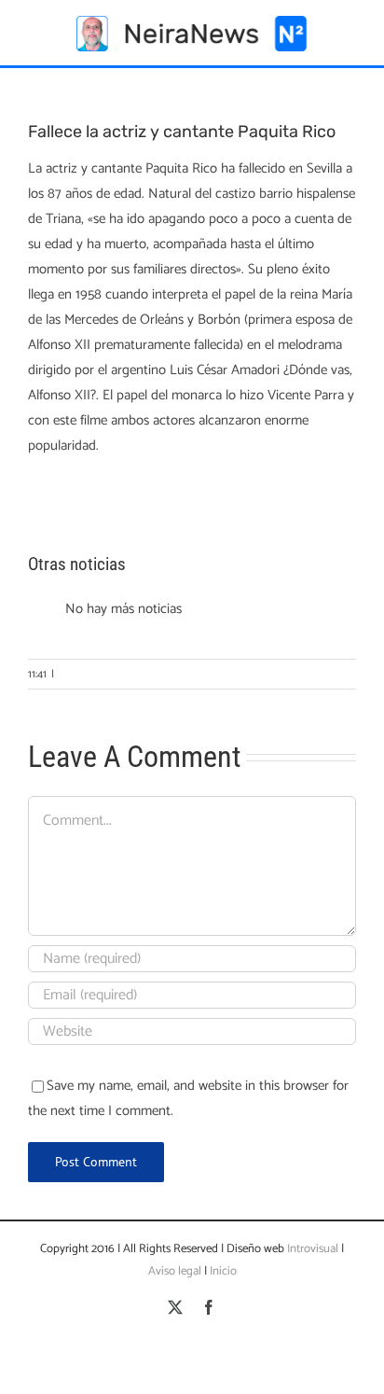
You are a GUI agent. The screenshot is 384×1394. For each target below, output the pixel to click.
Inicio (223, 1271)
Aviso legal (174, 1271)
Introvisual (311, 1249)
